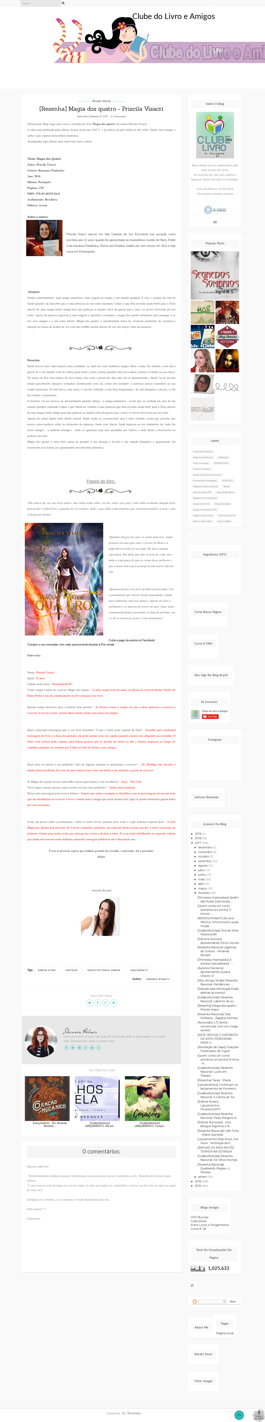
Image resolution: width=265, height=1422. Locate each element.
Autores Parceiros (203, 451)
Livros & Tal (198, 1229)
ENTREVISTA (221, 463)
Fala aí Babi (224, 521)
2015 (198, 1186)
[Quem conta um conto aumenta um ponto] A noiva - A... (218, 1059)
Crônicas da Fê (226, 515)
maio (202, 879)
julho (201, 870)
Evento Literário (202, 468)
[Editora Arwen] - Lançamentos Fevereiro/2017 (209, 1105)
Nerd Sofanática (225, 492)
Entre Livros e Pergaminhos (210, 1225)
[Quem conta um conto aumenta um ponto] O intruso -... (214, 909)
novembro (205, 852)
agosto (203, 865)
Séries (226, 486)
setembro (205, 861)
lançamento (139, 970)
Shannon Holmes (80, 1031)
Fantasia (72, 970)
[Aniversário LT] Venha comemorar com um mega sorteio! (217, 1026)
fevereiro (204, 893)
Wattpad (223, 457)
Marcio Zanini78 (202, 492)
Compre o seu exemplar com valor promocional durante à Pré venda (70, 644)
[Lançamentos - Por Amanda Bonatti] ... (50, 1125)
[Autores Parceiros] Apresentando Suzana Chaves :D (213, 972)
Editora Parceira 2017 (205, 509)
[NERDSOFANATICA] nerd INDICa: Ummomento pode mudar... (218, 922)
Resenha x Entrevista (205, 498)
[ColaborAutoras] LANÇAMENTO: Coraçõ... (150, 1125)
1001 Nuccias (199, 1217)
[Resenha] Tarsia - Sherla (214, 1080)
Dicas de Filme (201, 503)
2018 (198, 838)
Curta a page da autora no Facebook (132, 640)
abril (201, 884)
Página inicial (225, 1333)
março (203, 888)
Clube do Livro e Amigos (173, 17)
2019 (198, 834)
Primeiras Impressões (205, 480)
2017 (198, 843)
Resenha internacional (205, 486)
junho (202, 874)
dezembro (205, 847)
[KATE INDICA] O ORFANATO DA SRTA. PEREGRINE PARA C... (217, 1038)
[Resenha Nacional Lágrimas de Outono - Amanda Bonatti (216, 951)
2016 (198, 1181)
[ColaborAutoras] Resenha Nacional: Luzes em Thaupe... (215, 1071)
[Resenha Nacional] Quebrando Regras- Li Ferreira (213, 1168)
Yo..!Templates (131, 1413)
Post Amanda (201, 463)
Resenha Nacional (203, 457)
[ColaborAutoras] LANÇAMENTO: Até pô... (100, 1125)
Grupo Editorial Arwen (103, 970)
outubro (204, 856)
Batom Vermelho (202, 521)
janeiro (203, 1176)
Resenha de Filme (203, 515)
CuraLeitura (198, 1221)
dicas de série (222, 503)
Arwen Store (101, 101)
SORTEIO (227, 480)
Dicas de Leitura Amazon (207, 474)
